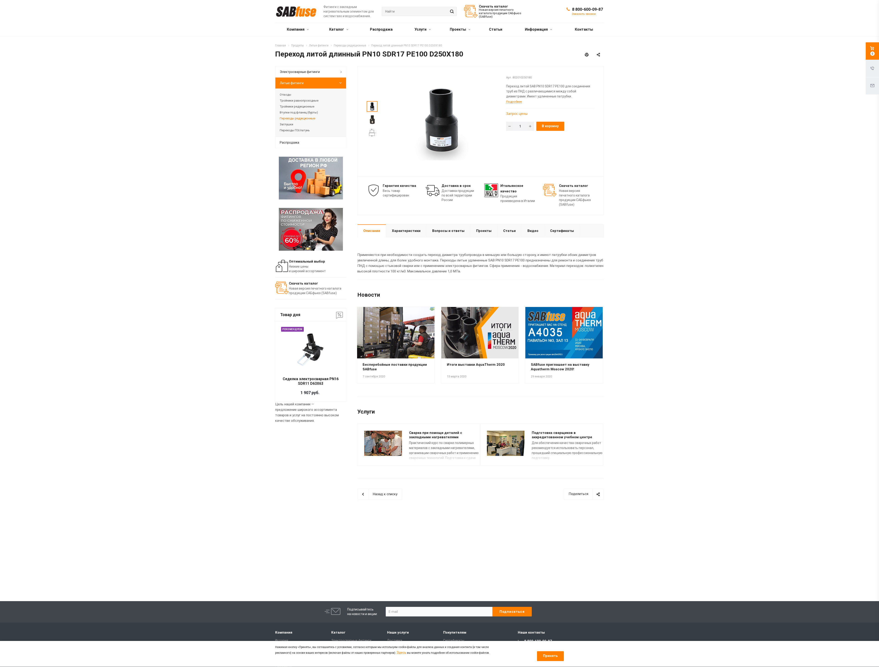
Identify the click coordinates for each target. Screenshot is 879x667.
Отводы (285, 94)
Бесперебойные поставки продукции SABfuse (395, 367)
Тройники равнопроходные (299, 100)
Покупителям (454, 632)
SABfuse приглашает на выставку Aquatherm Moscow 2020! (560, 367)
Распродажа (381, 29)
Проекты (458, 29)
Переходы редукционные (297, 118)
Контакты (584, 29)
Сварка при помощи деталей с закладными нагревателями (435, 435)
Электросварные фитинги (300, 72)
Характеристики (406, 231)
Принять (550, 656)
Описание (371, 231)
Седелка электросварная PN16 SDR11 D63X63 (311, 381)
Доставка (394, 640)
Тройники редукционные (297, 106)
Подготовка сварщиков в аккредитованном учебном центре (562, 435)
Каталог (337, 29)
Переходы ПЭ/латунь (295, 130)
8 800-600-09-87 (587, 9)
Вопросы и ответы (448, 231)
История (281, 640)
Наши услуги (398, 632)
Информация (537, 29)
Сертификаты (562, 231)
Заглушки (286, 124)
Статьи (495, 29)
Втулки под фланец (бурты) (299, 112)
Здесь (401, 652)
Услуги (421, 29)
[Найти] (451, 11)
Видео (532, 231)
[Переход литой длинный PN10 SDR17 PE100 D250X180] (441, 121)
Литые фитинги (292, 83)
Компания (296, 29)
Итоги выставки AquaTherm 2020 (476, 365)
